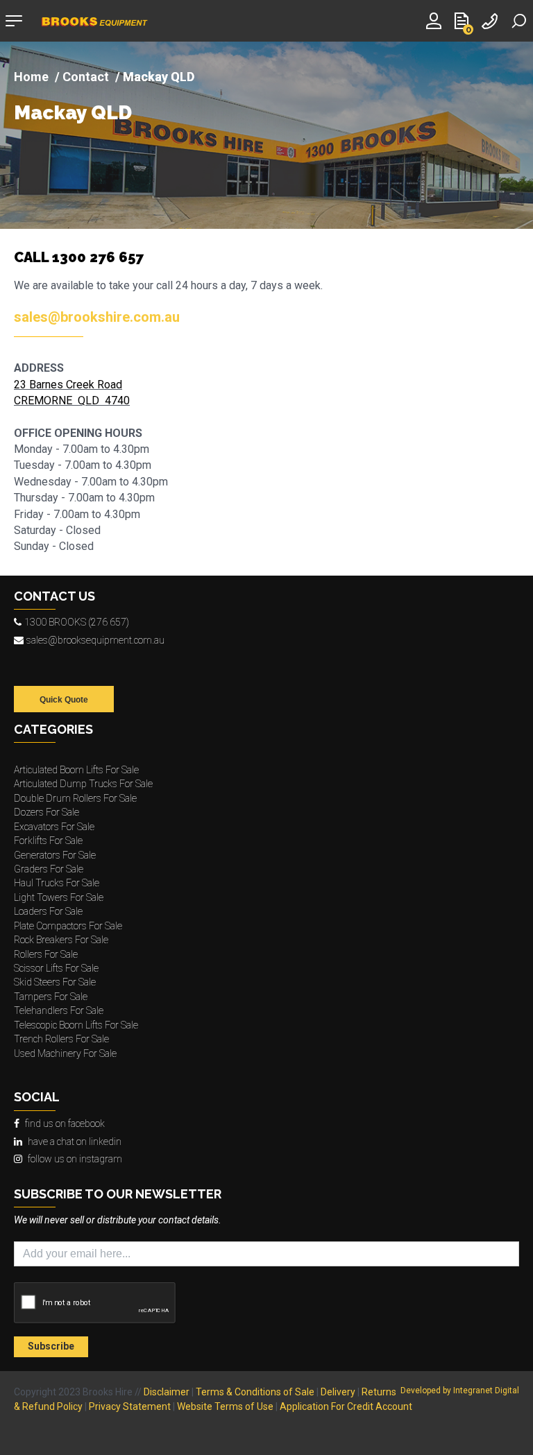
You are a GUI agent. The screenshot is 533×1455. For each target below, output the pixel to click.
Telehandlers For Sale (58, 1010)
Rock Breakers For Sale (61, 939)
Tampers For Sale (50, 996)
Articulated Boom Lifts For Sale (76, 769)
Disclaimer (166, 1391)
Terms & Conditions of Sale (255, 1391)
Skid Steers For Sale (55, 982)
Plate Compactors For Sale (68, 925)
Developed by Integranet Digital (459, 1390)
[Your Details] (435, 20)
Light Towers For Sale (58, 897)
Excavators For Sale (54, 826)
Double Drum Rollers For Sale (75, 798)
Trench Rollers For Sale (61, 1038)
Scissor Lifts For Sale (56, 968)
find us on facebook (65, 1123)
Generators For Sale (55, 855)
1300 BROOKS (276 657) (76, 622)
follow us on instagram (75, 1158)
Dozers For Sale (46, 812)
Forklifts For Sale (48, 840)
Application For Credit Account (346, 1406)
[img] (266, 135)
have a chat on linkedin (74, 1141)
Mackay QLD (73, 113)
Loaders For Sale (48, 911)
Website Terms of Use (225, 1406)
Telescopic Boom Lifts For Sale (76, 1025)
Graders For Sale (48, 869)
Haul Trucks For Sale (56, 882)
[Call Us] (491, 20)
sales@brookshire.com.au (97, 317)
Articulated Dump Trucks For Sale (83, 783)
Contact (85, 76)
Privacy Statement (130, 1406)
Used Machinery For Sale (65, 1053)
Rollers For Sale (46, 954)
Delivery (338, 1391)
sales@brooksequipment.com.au (95, 640)
